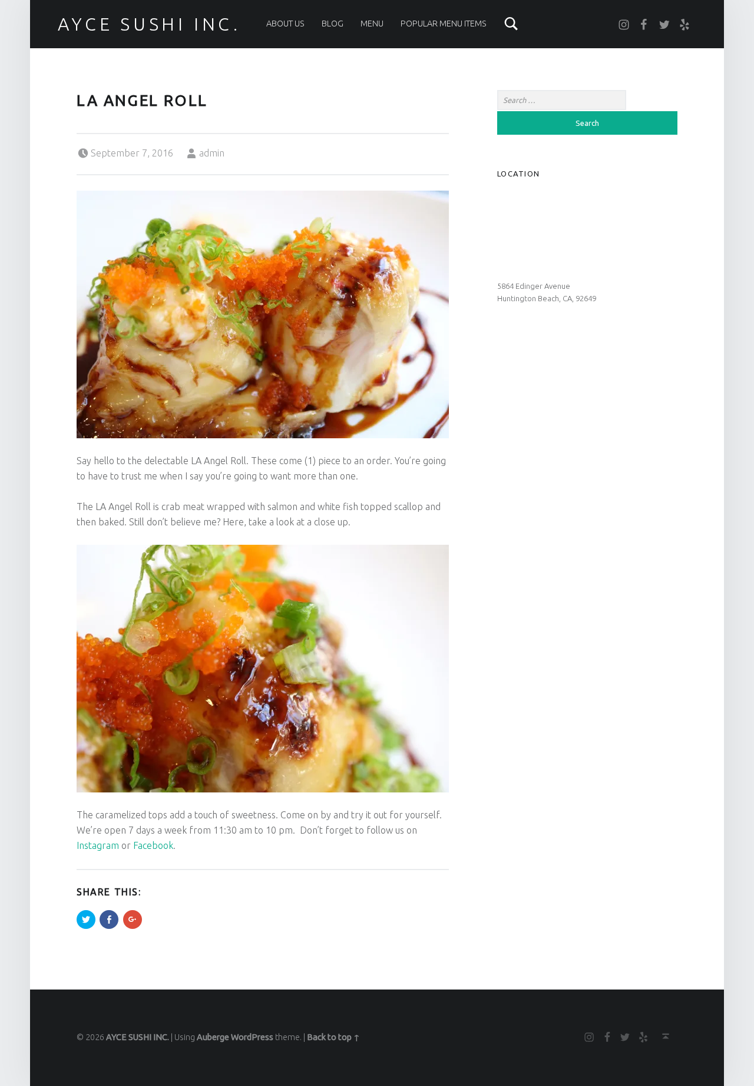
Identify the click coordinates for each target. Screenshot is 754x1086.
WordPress (252, 1037)
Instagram (98, 845)
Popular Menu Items (444, 23)
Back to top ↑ (333, 1037)
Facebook (153, 845)
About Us (285, 23)
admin (211, 153)
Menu (372, 23)
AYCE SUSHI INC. (149, 24)
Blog (332, 23)
